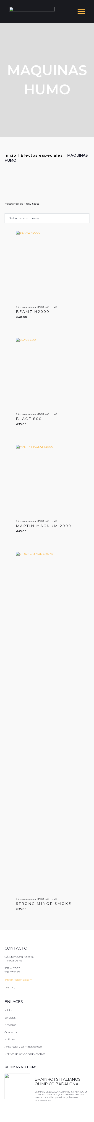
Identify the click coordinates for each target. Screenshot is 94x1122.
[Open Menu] (81, 11)
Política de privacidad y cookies (25, 1054)
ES (7, 988)
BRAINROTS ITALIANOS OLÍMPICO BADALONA (58, 1081)
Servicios (10, 1017)
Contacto (11, 1032)
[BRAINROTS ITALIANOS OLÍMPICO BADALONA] (17, 1090)
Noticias (10, 1039)
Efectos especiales (42, 155)
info (7, 979)
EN (14, 988)
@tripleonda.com (21, 979)
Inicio (10, 155)
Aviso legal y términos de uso (23, 1046)
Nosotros (10, 1025)
